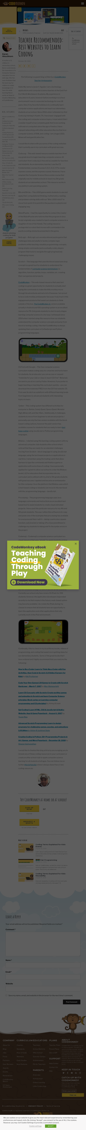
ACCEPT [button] (51, 1126)
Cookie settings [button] (35, 1126)
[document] (43, 565)
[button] (76, 544)
